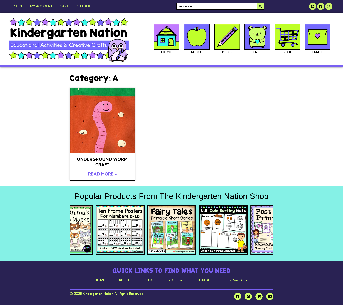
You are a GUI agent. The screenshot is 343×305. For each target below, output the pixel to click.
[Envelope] (269, 296)
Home (100, 280)
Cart (64, 6)
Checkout (84, 6)
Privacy (235, 280)
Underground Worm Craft (102, 161)
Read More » (102, 173)
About (124, 280)
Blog (149, 280)
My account (41, 6)
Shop (18, 6)
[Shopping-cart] (259, 296)
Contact (205, 280)
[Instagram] (328, 6)
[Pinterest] (312, 6)
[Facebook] (320, 6)
